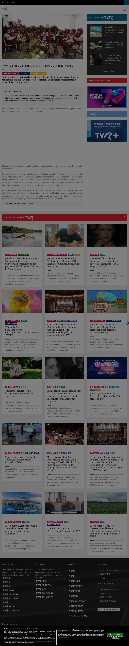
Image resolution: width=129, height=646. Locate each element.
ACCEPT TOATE (115, 634)
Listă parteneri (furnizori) (62, 637)
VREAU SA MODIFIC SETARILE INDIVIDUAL (115, 637)
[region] (64, 636)
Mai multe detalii (32, 632)
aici (50, 638)
